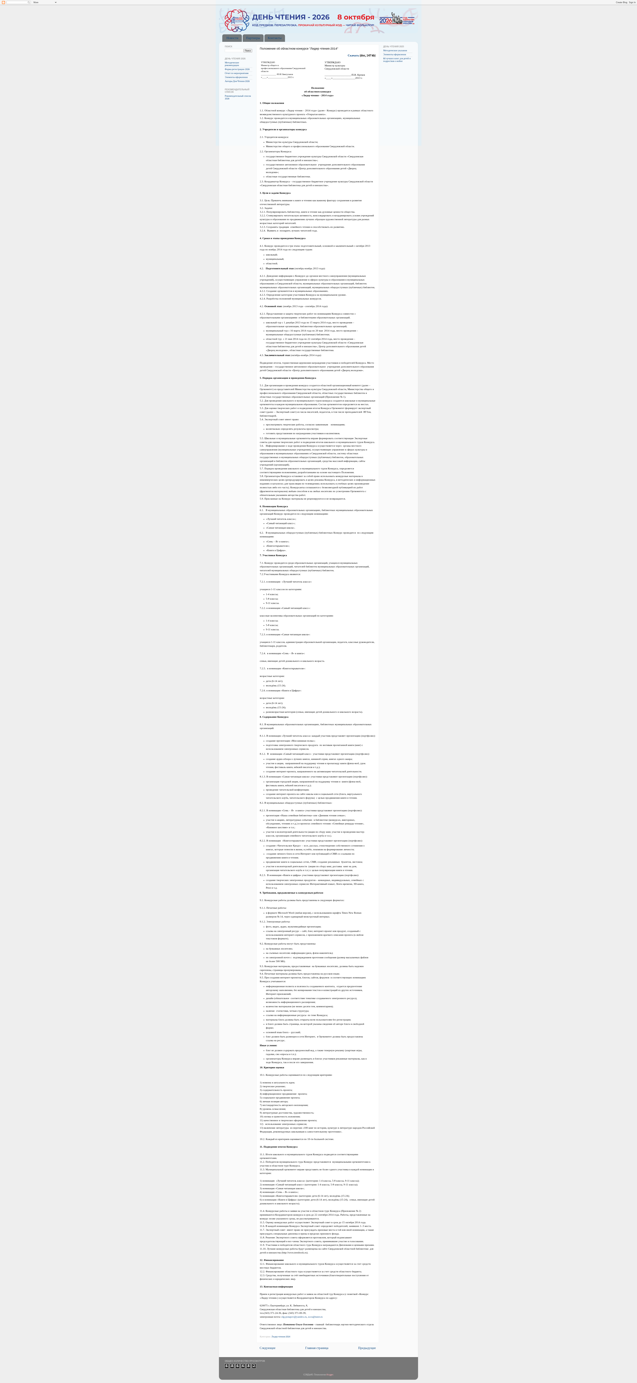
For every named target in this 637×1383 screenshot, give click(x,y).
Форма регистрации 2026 (237, 69)
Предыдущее (367, 1348)
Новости (232, 38)
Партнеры (253, 38)
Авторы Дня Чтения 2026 (237, 81)
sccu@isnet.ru (315, 1316)
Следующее (267, 1348)
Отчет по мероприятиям (236, 73)
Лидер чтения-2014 (280, 1337)
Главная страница (316, 1348)
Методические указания (395, 51)
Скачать (354, 55)
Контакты (275, 38)
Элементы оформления (236, 77)
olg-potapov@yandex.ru (294, 1316)
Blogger (329, 1375)
